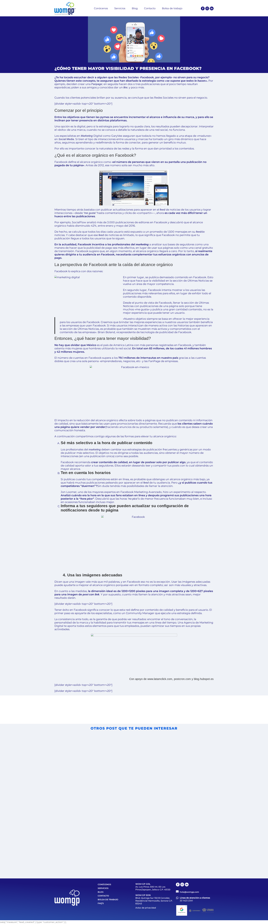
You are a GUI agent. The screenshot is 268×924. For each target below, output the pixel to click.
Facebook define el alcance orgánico (78, 162)
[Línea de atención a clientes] (177, 897)
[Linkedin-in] (212, 8)
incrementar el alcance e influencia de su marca (161, 117)
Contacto (103, 896)
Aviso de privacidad (145, 907)
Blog (101, 892)
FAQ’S (101, 903)
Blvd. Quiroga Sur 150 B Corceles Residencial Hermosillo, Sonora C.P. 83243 (154, 901)
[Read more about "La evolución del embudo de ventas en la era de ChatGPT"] (172, 827)
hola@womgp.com (189, 892)
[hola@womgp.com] (177, 891)
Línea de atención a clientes (195, 897)
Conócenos (104, 884)
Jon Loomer (69, 492)
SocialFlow (79, 222)
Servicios (103, 888)
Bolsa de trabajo (108, 899)
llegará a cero (168, 251)
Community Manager (140, 613)
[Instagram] (207, 8)
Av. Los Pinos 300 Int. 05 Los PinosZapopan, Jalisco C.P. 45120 (152, 888)
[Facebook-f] (203, 8)
